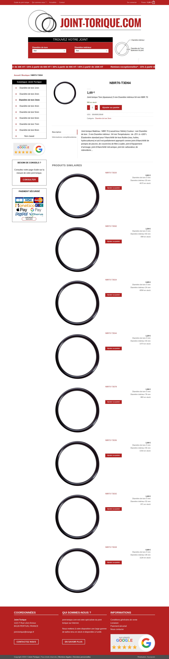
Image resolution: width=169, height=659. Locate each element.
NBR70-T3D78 (111, 387)
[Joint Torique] (84, 21)
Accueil (17, 75)
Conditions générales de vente (123, 620)
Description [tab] (56, 132)
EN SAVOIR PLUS (74, 642)
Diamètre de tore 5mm (29, 112)
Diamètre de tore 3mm (29, 100)
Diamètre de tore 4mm (29, 106)
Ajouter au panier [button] (113, 188)
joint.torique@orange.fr (24, 632)
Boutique (26, 75)
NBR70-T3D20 (111, 173)
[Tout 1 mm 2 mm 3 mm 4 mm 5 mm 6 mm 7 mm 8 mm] (49, 51)
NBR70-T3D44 (111, 333)
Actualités (52, 2)
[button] (132, 2)
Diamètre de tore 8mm (29, 130)
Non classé (29, 136)
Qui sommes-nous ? (39, 2)
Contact (62, 2)
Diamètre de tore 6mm (29, 118)
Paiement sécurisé (118, 626)
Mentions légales (65, 657)
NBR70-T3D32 (111, 494)
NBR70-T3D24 (111, 280)
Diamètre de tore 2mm (29, 94)
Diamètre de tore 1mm (29, 88)
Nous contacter (117, 629)
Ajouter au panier (111, 107)
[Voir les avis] (29, 149)
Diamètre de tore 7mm (29, 124)
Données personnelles (82, 657)
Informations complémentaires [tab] (64, 137)
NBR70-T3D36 (111, 440)
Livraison (114, 623)
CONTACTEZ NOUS (26, 642)
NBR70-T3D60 (111, 226)
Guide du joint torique (21, 2)
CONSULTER (29, 180)
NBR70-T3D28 (111, 547)
